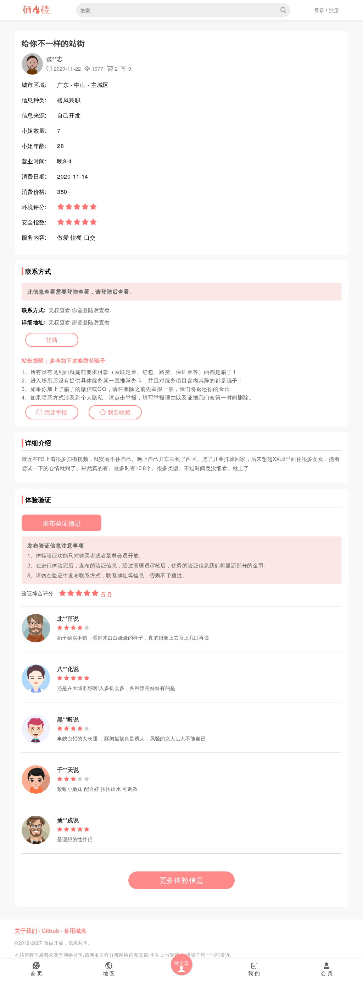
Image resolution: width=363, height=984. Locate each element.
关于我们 (26, 930)
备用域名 (75, 930)
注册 (334, 9)
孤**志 (54, 59)
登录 (319, 9)
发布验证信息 (62, 522)
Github (50, 930)
